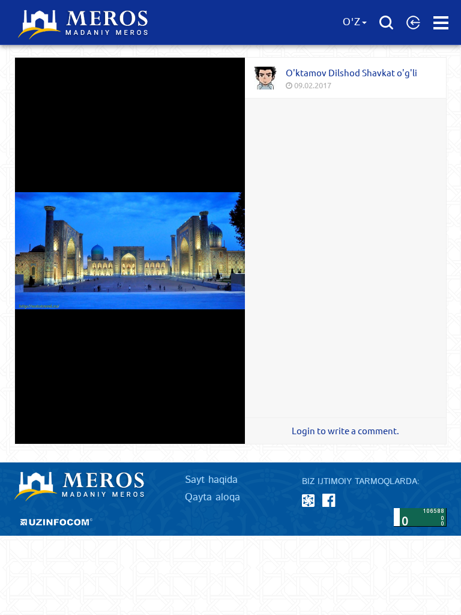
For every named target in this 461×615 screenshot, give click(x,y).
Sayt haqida (211, 480)
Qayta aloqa (212, 497)
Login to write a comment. (345, 430)
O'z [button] (352, 22)
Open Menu (441, 23)
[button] (413, 22)
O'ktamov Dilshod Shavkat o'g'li (351, 72)
